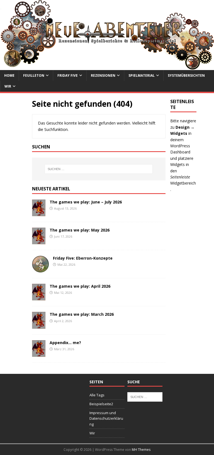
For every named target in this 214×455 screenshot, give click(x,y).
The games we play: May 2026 (80, 230)
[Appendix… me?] (38, 353)
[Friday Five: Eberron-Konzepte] (40, 269)
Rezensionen (103, 75)
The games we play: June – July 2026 (86, 202)
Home (9, 75)
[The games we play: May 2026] (38, 241)
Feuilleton (33, 75)
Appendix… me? (65, 342)
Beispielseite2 (101, 403)
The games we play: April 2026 (80, 286)
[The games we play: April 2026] (38, 297)
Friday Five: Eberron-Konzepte (83, 258)
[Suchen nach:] (99, 169)
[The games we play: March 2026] (38, 325)
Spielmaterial (141, 75)
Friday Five (67, 75)
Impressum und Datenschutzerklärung (106, 418)
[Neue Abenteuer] (107, 66)
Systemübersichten (186, 75)
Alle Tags (96, 394)
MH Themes (141, 449)
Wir (7, 86)
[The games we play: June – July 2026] (38, 212)
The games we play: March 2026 (82, 314)
